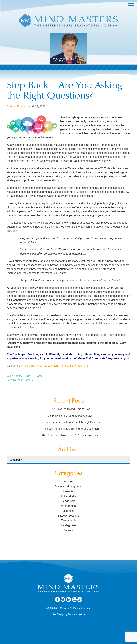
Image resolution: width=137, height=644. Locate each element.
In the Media (68, 496)
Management (80, 365)
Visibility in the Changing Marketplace (70, 415)
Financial (65, 365)
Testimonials (68, 520)
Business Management (44, 365)
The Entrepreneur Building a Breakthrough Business (70, 422)
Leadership (68, 501)
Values (68, 530)
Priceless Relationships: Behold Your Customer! (70, 428)
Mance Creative (76, 614)
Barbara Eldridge (17, 106)
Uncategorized (68, 525)
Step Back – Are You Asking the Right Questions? (64, 91)
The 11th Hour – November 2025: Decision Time (70, 435)
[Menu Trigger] (131, 5)
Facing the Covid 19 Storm (24, 376)
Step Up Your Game (20, 380)
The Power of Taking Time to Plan (70, 409)
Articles (25, 365)
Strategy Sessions (68, 515)
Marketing (68, 510)
